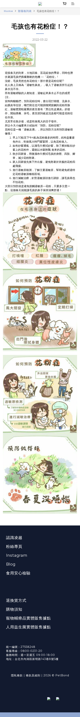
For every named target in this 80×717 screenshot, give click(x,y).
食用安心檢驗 (18, 573)
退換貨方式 (16, 600)
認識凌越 (14, 537)
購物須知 (14, 609)
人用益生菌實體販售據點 (28, 627)
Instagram (16, 555)
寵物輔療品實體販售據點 (28, 618)
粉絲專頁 (14, 546)
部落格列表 (25, 11)
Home (8, 11)
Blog (11, 564)
